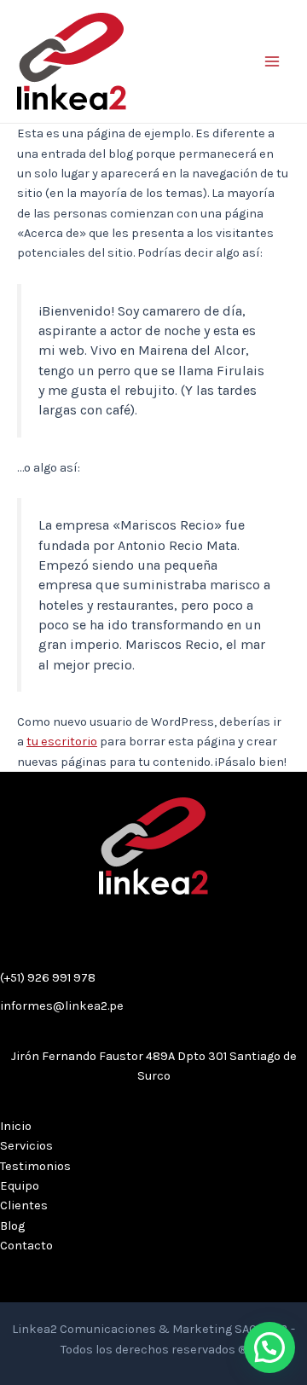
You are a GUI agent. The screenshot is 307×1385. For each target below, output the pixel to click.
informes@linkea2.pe (62, 1006)
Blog (12, 1226)
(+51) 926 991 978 (48, 978)
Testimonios (35, 1166)
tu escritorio (61, 741)
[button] (269, 1347)
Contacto (26, 1245)
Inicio (16, 1126)
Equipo (19, 1186)
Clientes (24, 1205)
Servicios (26, 1146)
